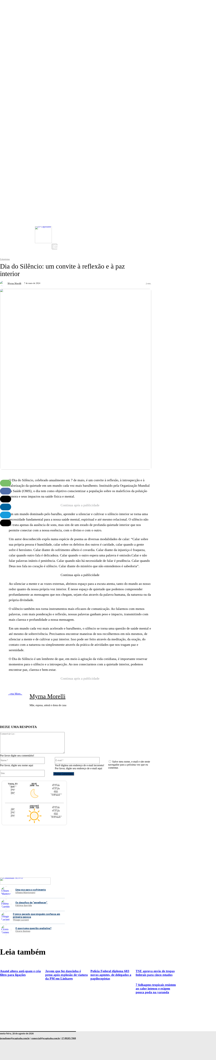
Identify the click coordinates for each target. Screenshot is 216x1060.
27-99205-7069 (69, 1038)
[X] (55, 240)
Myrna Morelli (14, 283)
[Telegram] (5, 515)
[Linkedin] (5, 507)
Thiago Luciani (21, 920)
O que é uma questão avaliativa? (33, 928)
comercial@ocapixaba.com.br (45, 1038)
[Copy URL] (5, 523)
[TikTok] (55, 233)
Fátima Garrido (23, 905)
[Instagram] (55, 213)
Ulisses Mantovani (25, 892)
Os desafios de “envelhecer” (31, 902)
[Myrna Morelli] (3, 283)
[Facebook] (55, 227)
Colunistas (5, 259)
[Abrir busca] (54, 246)
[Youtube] (55, 220)
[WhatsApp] (5, 483)
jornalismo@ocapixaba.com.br (15, 1038)
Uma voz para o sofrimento (30, 889)
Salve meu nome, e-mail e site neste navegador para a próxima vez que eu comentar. (129, 764)
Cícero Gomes (22, 931)
